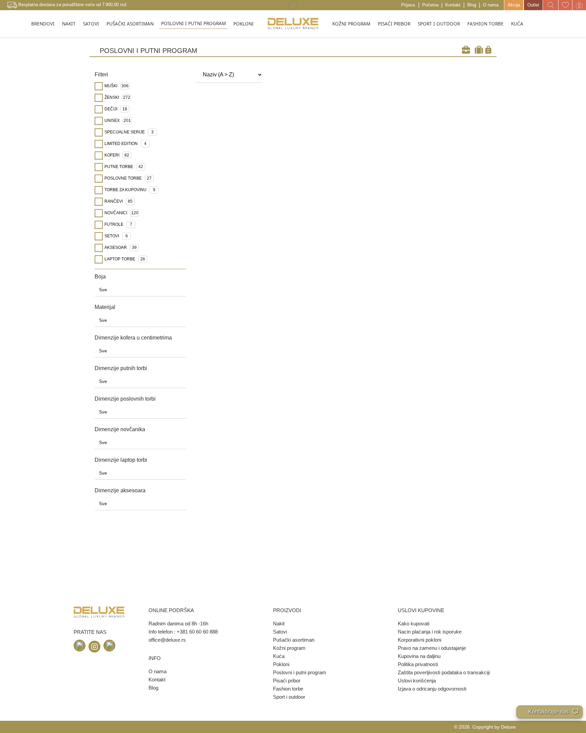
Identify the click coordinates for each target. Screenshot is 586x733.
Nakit (279, 623)
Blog (471, 4)
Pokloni (281, 664)
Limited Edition (125, 143)
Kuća (279, 656)
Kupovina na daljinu (419, 656)
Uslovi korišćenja (417, 680)
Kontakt (453, 4)
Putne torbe (123, 166)
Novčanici (121, 212)
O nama (491, 4)
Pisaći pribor (286, 680)
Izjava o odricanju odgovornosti (432, 689)
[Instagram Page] (94, 647)
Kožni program (289, 648)
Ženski (117, 97)
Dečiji (115, 109)
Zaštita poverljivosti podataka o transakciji (444, 672)
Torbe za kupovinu (129, 189)
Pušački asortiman (293, 640)
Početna (430, 4)
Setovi (116, 236)
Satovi (280, 632)
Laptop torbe (124, 259)
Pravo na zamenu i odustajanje (432, 648)
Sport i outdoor (289, 697)
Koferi (116, 155)
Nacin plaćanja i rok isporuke (430, 632)
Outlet (533, 4)
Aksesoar (120, 247)
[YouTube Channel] (109, 646)
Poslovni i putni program (299, 672)
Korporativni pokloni (419, 640)
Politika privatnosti (418, 664)
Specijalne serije (129, 132)
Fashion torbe (288, 689)
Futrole (118, 224)
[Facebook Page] (79, 646)
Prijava (408, 4)
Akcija (514, 4)
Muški (116, 86)
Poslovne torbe (128, 178)
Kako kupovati (413, 623)
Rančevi (118, 201)
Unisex (117, 120)
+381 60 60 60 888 (197, 632)
